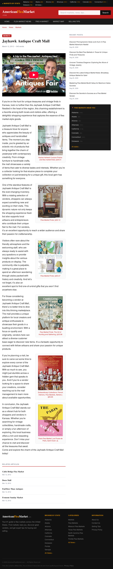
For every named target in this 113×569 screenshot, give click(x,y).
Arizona (50, 2)
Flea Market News (22, 21)
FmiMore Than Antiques (12, 488)
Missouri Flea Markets (76, 526)
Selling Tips (74, 21)
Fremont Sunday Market (12, 497)
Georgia (48, 549)
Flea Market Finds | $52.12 (50, 220)
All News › (72, 542)
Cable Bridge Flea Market (13, 471)
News (11, 27)
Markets (18, 27)
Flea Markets (73, 523)
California (75, 2)
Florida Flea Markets (76, 539)
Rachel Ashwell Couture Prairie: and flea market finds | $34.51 (50, 158)
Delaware (27, 5)
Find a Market (42, 21)
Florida (47, 546)
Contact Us (96, 523)
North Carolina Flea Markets (75, 534)
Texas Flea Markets (75, 529)
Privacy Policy (97, 529)
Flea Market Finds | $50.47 (50, 276)
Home (7, 21)
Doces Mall (6, 480)
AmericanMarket (18, 12)
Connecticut (100, 2)
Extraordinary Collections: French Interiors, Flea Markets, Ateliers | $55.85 (50, 394)
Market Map (58, 21)
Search (105, 13)
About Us (95, 519)
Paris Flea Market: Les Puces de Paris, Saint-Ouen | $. (50, 439)
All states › (75, 146)
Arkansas (62, 2)
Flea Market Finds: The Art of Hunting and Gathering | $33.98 (50, 333)
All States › (38, 5)
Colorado (87, 2)
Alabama (28, 2)
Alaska (39, 2)
